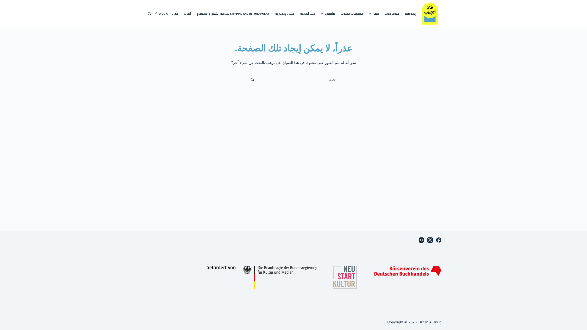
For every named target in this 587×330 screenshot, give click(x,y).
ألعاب (187, 13)
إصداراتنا (410, 13)
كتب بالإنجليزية (284, 13)
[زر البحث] (252, 79)
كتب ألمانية (307, 13)
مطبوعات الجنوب (352, 13)
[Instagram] (421, 240)
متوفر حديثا (392, 13)
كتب (376, 13)
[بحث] (149, 14)
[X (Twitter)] (430, 240)
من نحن (173, 13)
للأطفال (330, 13)
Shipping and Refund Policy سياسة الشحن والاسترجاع (233, 13)
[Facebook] (438, 240)
